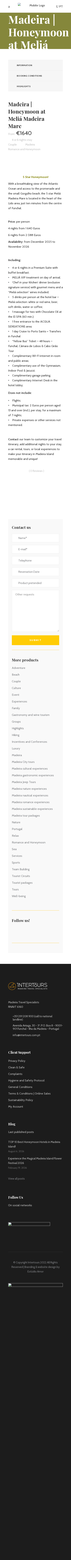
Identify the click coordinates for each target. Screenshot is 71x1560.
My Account (15, 1106)
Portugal (17, 829)
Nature (16, 822)
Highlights (18, 728)
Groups (16, 721)
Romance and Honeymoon (29, 842)
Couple (16, 681)
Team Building (20, 869)
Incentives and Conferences (29, 741)
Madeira (17, 755)
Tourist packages (22, 882)
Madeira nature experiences (29, 788)
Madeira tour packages (26, 815)
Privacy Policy (16, 1061)
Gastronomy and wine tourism (31, 715)
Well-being (19, 896)
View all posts (16, 1178)
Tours (15, 889)
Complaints (15, 1074)
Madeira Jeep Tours (24, 782)
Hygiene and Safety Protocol (26, 1080)
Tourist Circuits (21, 876)
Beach (15, 674)
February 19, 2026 (17, 1167)
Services (17, 856)
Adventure (18, 668)
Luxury (16, 748)
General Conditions (20, 1087)
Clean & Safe (16, 1067)
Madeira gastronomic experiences (33, 775)
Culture (16, 688)
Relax (15, 835)
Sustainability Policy (20, 1100)
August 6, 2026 (16, 1151)
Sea (14, 849)
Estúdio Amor (35, 1271)
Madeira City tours (23, 762)
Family (16, 708)
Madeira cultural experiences (30, 768)
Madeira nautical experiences (30, 795)
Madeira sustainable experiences (32, 809)
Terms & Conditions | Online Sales (29, 1093)
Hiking (15, 735)
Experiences (19, 701)
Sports (16, 862)
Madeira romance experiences (31, 802)
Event (15, 694)
